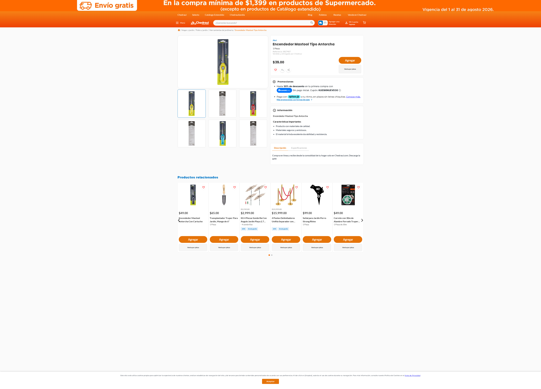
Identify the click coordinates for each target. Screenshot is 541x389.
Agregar (350, 60)
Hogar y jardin (188, 30)
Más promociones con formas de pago (293, 99)
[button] (179, 220)
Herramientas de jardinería (221, 30)
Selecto (195, 14)
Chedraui (182, 14)
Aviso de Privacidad (412, 375)
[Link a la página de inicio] (179, 30)
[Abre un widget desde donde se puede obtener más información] (529, 384)
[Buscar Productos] (311, 23)
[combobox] (264, 23)
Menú (182, 23)
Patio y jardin (202, 30)
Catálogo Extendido (214, 14)
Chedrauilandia (237, 14)
